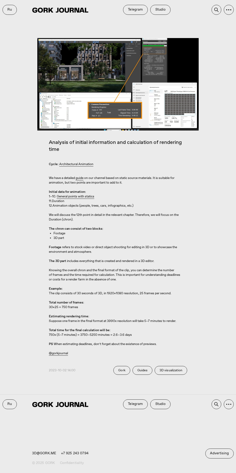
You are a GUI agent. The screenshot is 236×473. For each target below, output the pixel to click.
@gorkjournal (58, 353)
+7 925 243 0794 (74, 453)
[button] (229, 10)
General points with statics (75, 196)
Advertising (219, 453)
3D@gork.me (44, 453)
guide (79, 178)
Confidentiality (72, 463)
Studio (160, 9)
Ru (9, 9)
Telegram (135, 9)
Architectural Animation (76, 164)
